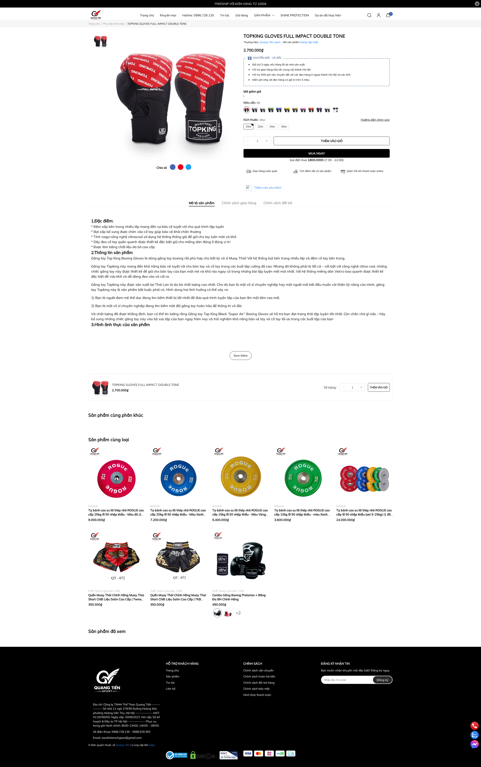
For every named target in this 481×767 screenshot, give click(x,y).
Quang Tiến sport (270, 42)
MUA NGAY (317, 153)
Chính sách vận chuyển (258, 670)
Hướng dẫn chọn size (375, 120)
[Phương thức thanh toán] (269, 753)
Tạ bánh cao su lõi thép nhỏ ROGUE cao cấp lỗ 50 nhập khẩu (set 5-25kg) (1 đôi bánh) (364, 514)
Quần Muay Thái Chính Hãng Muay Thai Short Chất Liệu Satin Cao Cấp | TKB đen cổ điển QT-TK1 (178, 599)
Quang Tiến (123, 745)
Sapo (152, 745)
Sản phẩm (172, 676)
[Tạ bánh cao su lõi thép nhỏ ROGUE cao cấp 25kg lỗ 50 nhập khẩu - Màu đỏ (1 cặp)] (116, 473)
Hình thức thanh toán (257, 695)
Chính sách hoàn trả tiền (259, 676)
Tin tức (170, 682)
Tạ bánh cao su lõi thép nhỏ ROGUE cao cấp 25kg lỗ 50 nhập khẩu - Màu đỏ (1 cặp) (116, 514)
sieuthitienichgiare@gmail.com (122, 738)
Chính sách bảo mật (256, 688)
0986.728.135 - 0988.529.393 (131, 732)
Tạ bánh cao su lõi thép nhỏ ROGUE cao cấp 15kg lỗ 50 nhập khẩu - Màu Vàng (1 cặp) (240, 514)
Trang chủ (172, 670)
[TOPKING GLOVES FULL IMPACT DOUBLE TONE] (174, 97)
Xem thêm (241, 355)
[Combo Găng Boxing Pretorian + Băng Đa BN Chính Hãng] (240, 558)
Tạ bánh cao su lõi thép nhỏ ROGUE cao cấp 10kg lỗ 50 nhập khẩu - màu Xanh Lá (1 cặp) (302, 514)
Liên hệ (170, 688)
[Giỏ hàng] (388, 15)
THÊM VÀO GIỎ (332, 141)
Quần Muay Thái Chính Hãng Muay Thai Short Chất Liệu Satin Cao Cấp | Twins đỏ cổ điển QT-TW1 (116, 599)
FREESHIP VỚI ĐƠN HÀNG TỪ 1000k (240, 4)
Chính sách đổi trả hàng (259, 682)
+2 (238, 612)
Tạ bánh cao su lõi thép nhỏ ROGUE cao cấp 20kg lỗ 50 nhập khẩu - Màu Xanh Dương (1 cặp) (178, 514)
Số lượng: (330, 387)
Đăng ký (382, 680)
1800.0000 (316, 160)
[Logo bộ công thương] (202, 754)
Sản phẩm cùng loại (108, 439)
